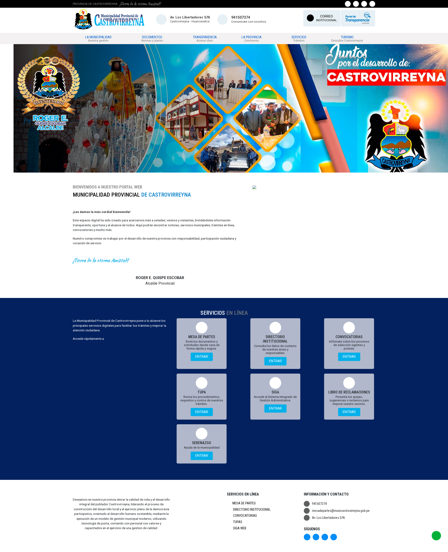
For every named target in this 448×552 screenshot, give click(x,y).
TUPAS (237, 522)
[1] (218, 169)
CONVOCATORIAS (244, 516)
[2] (223, 169)
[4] (234, 169)
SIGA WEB (239, 528)
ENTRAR (201, 357)
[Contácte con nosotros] (436, 535)
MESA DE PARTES (244, 503)
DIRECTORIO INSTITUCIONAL (251, 510)
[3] (229, 169)
